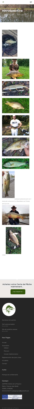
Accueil (4, 342)
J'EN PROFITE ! (17, 291)
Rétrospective (22, 15)
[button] (31, 2)
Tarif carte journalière (8, 324)
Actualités (5, 360)
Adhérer (6, 348)
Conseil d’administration (11, 354)
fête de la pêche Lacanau (9, 329)
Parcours (6, 351)
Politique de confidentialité (10, 374)
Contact (4, 363)
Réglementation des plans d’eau (11, 357)
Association (5, 345)
